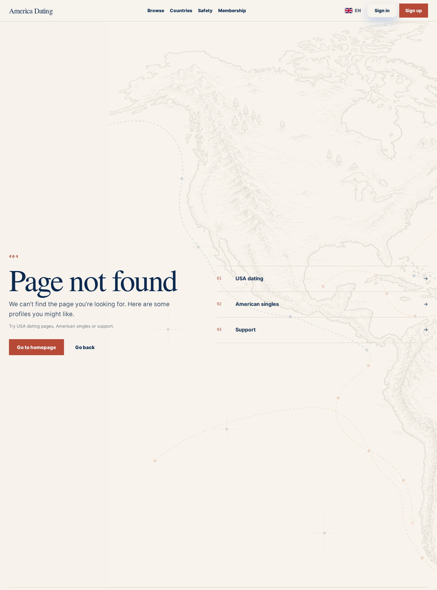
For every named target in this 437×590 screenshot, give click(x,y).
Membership (232, 10)
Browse (155, 10)
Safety (205, 10)
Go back (85, 347)
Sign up (413, 10)
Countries (181, 10)
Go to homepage (36, 347)
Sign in (382, 10)
